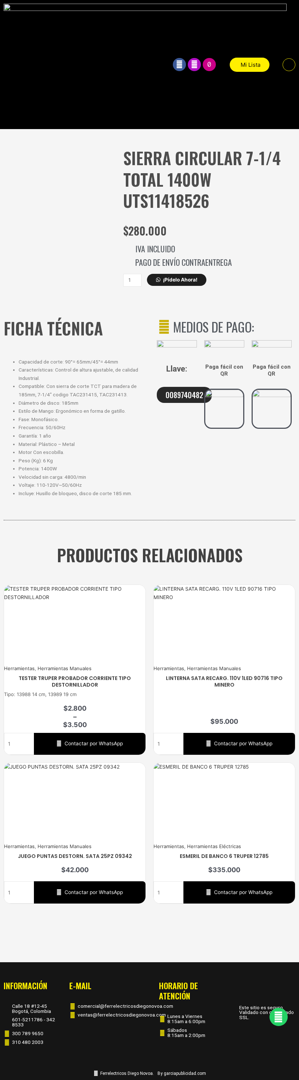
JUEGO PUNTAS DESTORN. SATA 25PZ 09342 (75, 856)
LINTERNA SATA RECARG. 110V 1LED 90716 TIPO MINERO (224, 681)
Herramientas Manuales (65, 668)
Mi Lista (250, 64)
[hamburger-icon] (155, 64)
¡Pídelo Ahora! (180, 280)
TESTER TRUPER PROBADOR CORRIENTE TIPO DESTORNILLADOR (75, 681)
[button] (289, 64)
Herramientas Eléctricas (214, 846)
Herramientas (19, 668)
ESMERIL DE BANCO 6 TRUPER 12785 (224, 856)
